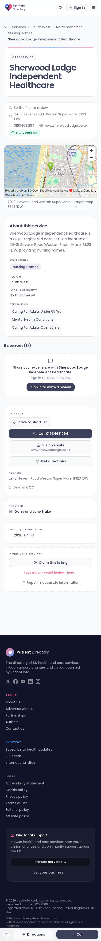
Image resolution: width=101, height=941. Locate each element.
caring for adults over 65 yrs (35, 327)
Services (19, 27)
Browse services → (50, 861)
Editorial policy (17, 809)
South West (40, 27)
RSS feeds (14, 756)
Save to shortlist (32, 422)
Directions (36, 934)
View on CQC (23, 487)
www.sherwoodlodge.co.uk (65, 125)
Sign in (79, 7)
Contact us (15, 728)
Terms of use (16, 803)
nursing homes (25, 266)
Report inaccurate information (53, 582)
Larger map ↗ (83, 204)
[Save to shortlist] (6, 934)
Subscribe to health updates (29, 749)
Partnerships (16, 715)
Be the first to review (31, 107)
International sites (20, 762)
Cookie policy (16, 789)
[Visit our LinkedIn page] (30, 681)
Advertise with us (19, 708)
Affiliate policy (17, 816)
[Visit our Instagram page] (38, 681)
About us (13, 702)
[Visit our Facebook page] (15, 681)
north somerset (22, 295)
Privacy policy (17, 796)
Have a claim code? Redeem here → (50, 573)
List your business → (50, 872)
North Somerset (69, 27)
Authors (12, 722)
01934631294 (24, 125)
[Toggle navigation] (93, 7)
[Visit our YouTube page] (23, 681)
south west (19, 282)
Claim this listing (53, 562)
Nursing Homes (20, 33)
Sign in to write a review (50, 387)
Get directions (53, 461)
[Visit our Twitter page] (8, 681)
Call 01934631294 (53, 433)
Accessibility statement (25, 783)
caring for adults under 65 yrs (36, 311)
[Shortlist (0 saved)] (60, 7)
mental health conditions (32, 319)
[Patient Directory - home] (19, 7)
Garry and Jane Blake (32, 511)
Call (80, 934)
